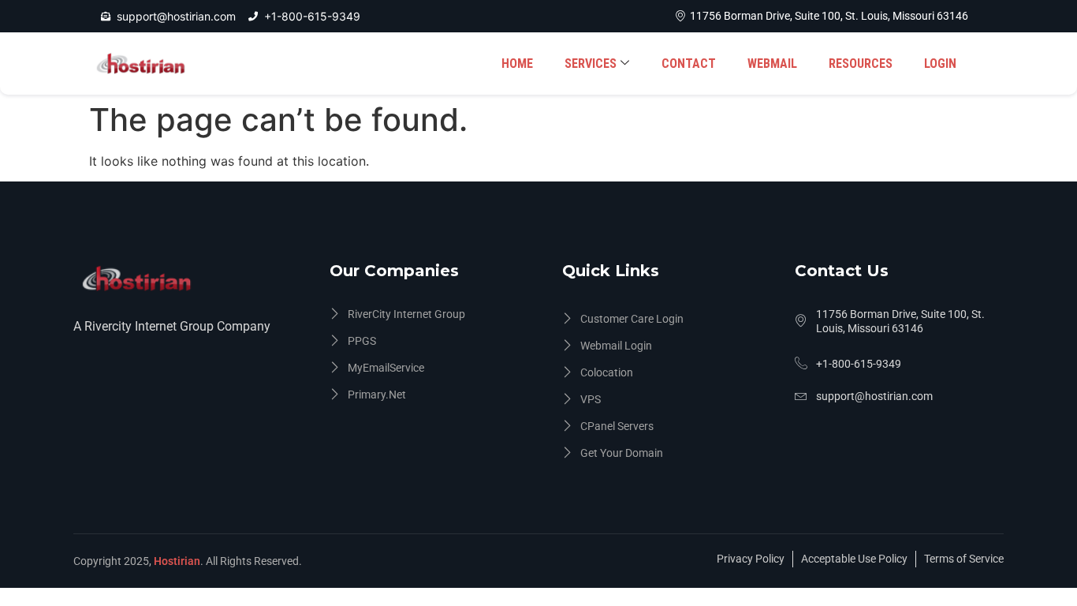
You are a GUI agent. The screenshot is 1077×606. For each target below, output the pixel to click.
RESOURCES (861, 63)
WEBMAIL (772, 63)
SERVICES (591, 63)
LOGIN (940, 63)
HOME (517, 63)
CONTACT (688, 63)
